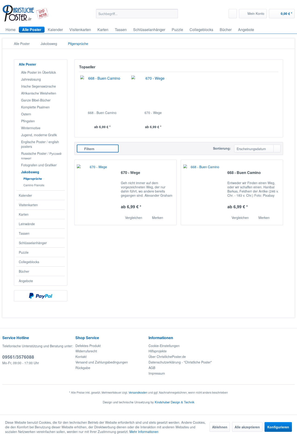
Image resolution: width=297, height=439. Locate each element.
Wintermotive (30, 128)
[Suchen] (173, 13)
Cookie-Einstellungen (164, 345)
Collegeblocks (29, 261)
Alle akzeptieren (247, 427)
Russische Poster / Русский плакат (41, 155)
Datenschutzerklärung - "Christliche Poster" (180, 362)
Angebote (26, 280)
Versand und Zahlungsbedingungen (101, 362)
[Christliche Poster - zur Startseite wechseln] (25, 13)
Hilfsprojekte (157, 351)
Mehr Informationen (143, 431)
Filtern (88, 148)
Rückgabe (82, 367)
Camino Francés (33, 185)
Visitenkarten (28, 204)
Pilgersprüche (32, 179)
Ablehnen (219, 427)
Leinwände (27, 223)
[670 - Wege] (153, 92)
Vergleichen (133, 217)
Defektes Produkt (88, 345)
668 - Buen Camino (102, 112)
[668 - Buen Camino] (102, 92)
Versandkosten (138, 392)
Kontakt (81, 356)
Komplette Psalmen (35, 107)
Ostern (26, 114)
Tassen (24, 233)
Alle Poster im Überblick (38, 72)
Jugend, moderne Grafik (39, 135)
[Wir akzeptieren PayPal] (40, 296)
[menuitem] (137, 13)
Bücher (24, 271)
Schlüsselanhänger (33, 242)
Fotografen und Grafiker (39, 165)
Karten (24, 214)
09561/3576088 (18, 357)
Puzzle (24, 252)
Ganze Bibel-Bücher (36, 100)
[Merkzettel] (233, 13)
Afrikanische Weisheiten (38, 93)
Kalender (25, 195)
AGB (151, 367)
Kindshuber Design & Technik (174, 402)
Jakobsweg (30, 172)
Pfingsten (28, 121)
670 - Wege (153, 112)
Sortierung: (222, 148)
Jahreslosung (31, 79)
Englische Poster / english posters (40, 144)
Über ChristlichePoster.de (167, 356)
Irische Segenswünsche (38, 86)
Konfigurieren (278, 427)
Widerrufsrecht (86, 351)
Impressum (156, 373)
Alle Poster (27, 64)
